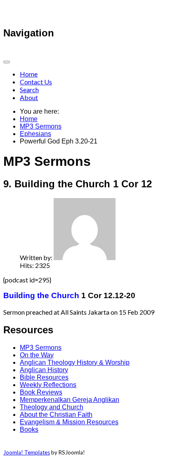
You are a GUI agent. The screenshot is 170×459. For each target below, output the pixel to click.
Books (29, 429)
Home (29, 74)
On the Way (37, 355)
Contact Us (36, 82)
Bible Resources (44, 377)
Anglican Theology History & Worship (75, 362)
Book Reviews (41, 392)
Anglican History (44, 369)
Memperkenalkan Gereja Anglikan (69, 399)
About (29, 97)
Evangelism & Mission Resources (69, 422)
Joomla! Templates (26, 452)
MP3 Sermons (40, 126)
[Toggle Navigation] (6, 62)
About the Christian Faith (56, 414)
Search (29, 89)
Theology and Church (51, 407)
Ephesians (35, 133)
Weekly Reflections (48, 384)
